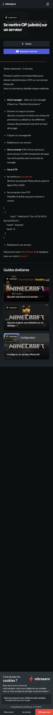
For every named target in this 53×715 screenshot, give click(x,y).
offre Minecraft (28, 251)
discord (22, 256)
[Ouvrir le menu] (48, 4)
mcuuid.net (26, 176)
